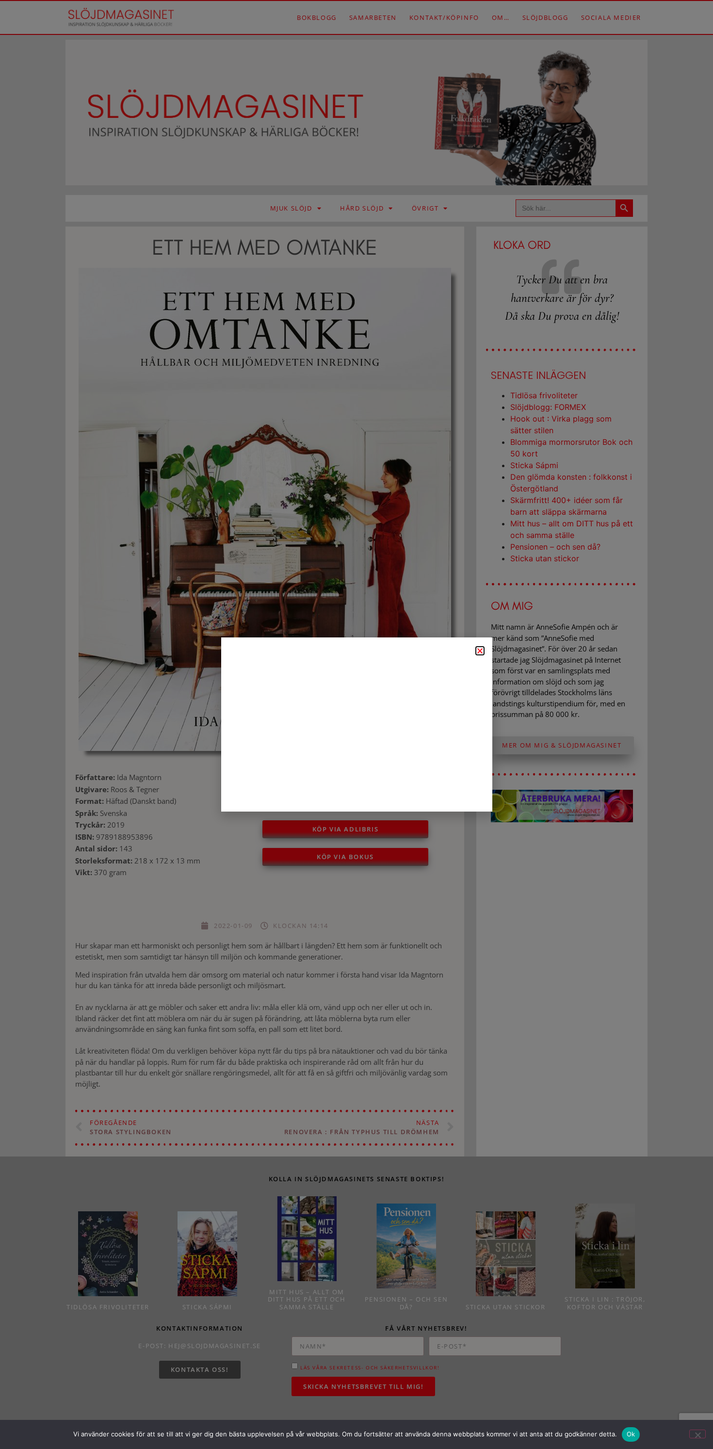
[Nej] (697, 1434)
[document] (356, 724)
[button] (480, 650)
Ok (631, 1434)
